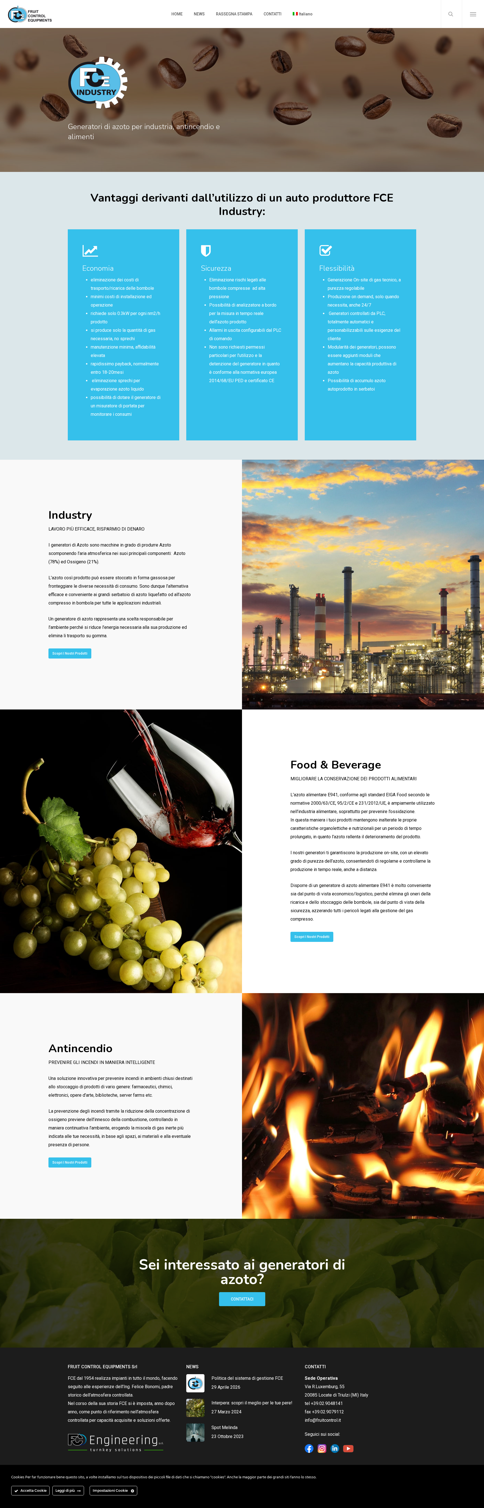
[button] (473, 14)
